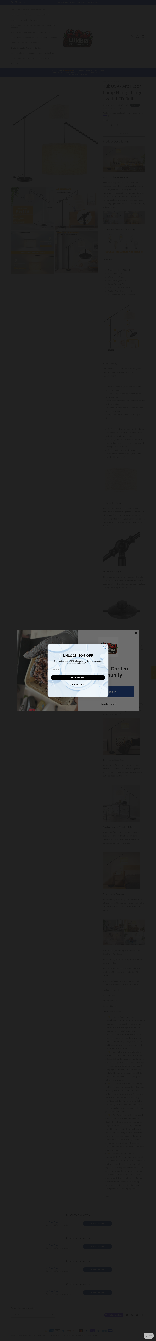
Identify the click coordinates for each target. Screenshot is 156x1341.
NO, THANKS (78, 685)
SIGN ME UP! (78, 677)
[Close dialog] (105, 647)
